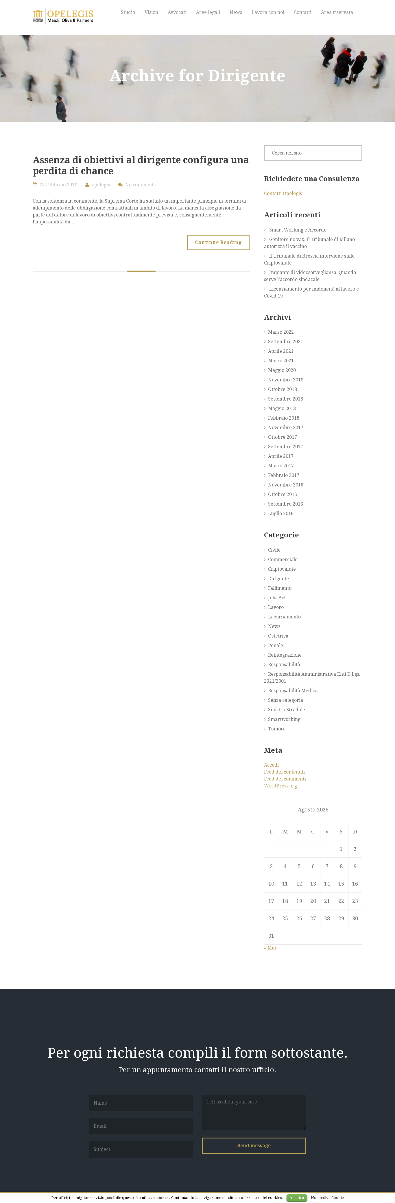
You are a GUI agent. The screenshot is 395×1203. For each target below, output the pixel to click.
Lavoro (276, 607)
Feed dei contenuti (284, 772)
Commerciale (283, 559)
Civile (274, 550)
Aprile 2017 (281, 456)
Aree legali (208, 12)
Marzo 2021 (281, 360)
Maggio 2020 (282, 370)
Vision (151, 12)
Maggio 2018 (282, 408)
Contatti (302, 12)
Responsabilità (284, 664)
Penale (275, 645)
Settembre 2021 (285, 341)
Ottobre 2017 (282, 437)
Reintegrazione (285, 655)
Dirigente (278, 578)
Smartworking (284, 719)
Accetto (296, 1197)
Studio (128, 12)
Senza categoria (285, 700)
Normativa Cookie (327, 1197)
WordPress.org (280, 786)
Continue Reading (218, 242)
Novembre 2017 (285, 427)
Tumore (277, 729)
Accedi (271, 765)
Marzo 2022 (281, 332)
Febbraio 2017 (283, 475)
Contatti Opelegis (283, 193)
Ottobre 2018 (282, 389)
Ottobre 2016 (282, 494)
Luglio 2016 (281, 513)
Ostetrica (278, 636)
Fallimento (279, 588)
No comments (140, 185)
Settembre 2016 (285, 504)
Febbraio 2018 (283, 418)
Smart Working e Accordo (297, 230)
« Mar (270, 948)
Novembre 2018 (285, 380)
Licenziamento (284, 617)
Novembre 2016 (285, 485)
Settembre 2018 (285, 399)
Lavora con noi (268, 12)
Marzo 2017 (281, 466)
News (236, 12)
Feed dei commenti (285, 779)
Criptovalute (282, 569)
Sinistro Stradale (286, 709)
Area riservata (337, 12)
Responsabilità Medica (293, 690)
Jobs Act (277, 597)
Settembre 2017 (285, 446)
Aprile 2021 (281, 351)
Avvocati (177, 12)
